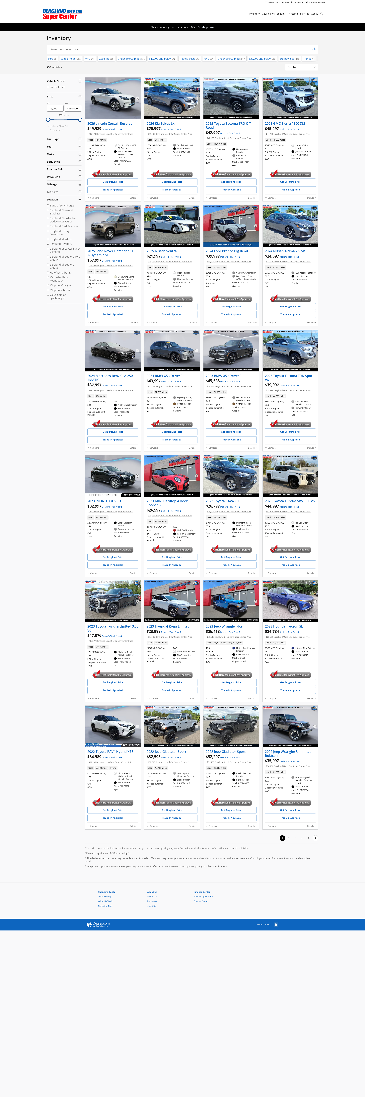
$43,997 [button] (169, 383)
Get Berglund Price (113, 182)
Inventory (254, 13)
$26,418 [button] (228, 633)
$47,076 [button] (110, 637)
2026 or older (71, 58)
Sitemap (259, 924)
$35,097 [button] (288, 763)
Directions (152, 901)
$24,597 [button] (288, 258)
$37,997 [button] (110, 387)
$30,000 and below (262, 58)
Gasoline (106, 58)
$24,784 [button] (288, 633)
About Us (151, 906)
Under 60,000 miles (131, 58)
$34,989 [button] (110, 759)
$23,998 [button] (169, 633)
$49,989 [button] (110, 130)
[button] (112, 139)
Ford (52, 58)
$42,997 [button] (228, 134)
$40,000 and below (162, 58)
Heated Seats (189, 58)
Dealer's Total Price (111, 129)
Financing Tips (105, 906)
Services (304, 13)
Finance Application (203, 896)
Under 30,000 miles (231, 58)
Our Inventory (104, 896)
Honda (309, 58)
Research (293, 13)
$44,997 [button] (288, 508)
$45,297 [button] (288, 130)
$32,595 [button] (169, 759)
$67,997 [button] (110, 262)
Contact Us (152, 896)
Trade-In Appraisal (113, 189)
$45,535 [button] (228, 383)
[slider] (48, 120)
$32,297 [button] (228, 759)
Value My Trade (105, 901)
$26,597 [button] (169, 512)
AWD (208, 58)
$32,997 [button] (110, 508)
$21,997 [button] (169, 258)
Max (66, 103)
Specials (281, 13)
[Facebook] (276, 924)
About (314, 13)
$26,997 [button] (169, 130)
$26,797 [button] (228, 508)
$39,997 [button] (228, 258)
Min (48, 103)
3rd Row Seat (289, 58)
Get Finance (268, 13)
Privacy (267, 924)
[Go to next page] (315, 838)
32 (309, 838)
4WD (90, 58)
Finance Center (201, 901)
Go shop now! (206, 27)
